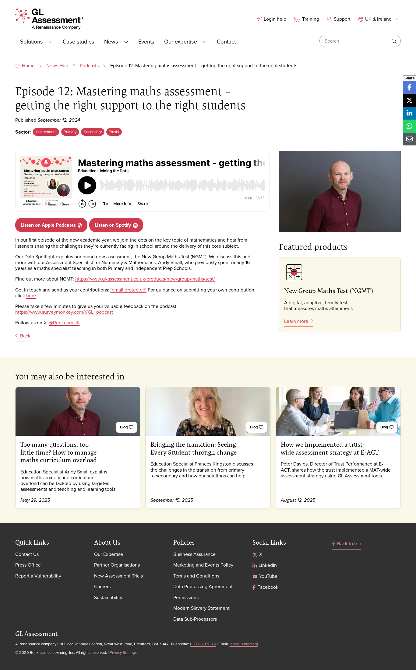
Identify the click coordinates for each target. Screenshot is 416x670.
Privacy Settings (123, 652)
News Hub (57, 65)
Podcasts (89, 65)
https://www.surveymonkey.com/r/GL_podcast (64, 312)
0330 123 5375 (203, 644)
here (31, 295)
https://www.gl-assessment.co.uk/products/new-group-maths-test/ (145, 278)
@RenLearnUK (64, 322)
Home (28, 65)
